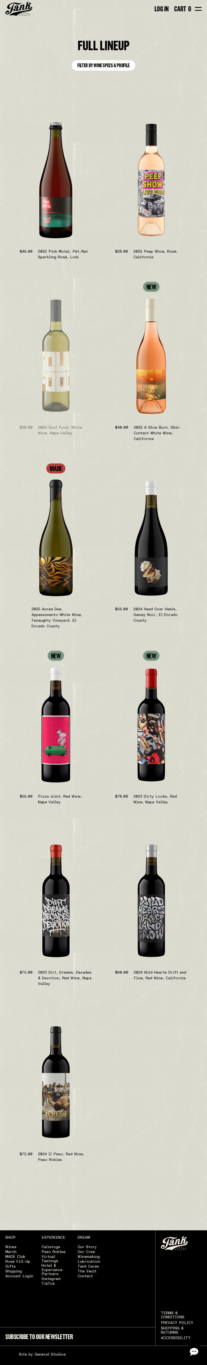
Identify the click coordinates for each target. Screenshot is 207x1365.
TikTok (48, 1284)
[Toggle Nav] (198, 9)
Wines (10, 1247)
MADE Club (15, 1257)
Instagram (51, 1279)
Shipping (13, 1271)
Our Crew (86, 1252)
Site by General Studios (42, 1354)
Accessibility (176, 1338)
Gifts (10, 1266)
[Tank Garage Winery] (18, 8)
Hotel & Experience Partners (52, 1270)
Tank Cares (88, 1266)
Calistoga (51, 1247)
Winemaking (89, 1257)
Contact (85, 1276)
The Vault (87, 1271)
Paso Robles (53, 1252)
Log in (161, 8)
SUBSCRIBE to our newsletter (39, 1336)
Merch (10, 1252)
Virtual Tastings (50, 1259)
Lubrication (89, 1262)
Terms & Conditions (172, 1315)
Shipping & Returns (172, 1330)
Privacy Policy (177, 1323)
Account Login (19, 1276)
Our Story (87, 1247)
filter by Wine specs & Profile (103, 65)
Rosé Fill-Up (17, 1262)
